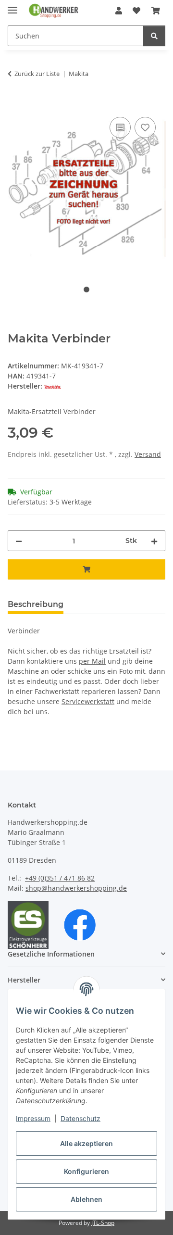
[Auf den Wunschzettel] (145, 127)
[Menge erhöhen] (154, 541)
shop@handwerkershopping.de (76, 888)
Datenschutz (80, 1118)
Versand (148, 454)
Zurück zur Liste (37, 73)
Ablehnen (86, 1199)
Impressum (33, 1118)
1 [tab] (86, 289)
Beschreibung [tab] (35, 604)
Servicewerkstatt (88, 701)
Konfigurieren (86, 1171)
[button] (118, 10)
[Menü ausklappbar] (12, 6)
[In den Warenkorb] (15, 104)
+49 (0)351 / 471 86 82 (60, 877)
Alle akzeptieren (86, 1143)
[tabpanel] (86, 189)
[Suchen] (154, 35)
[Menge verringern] (18, 541)
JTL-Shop (102, 1223)
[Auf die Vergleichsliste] (120, 127)
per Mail (92, 661)
